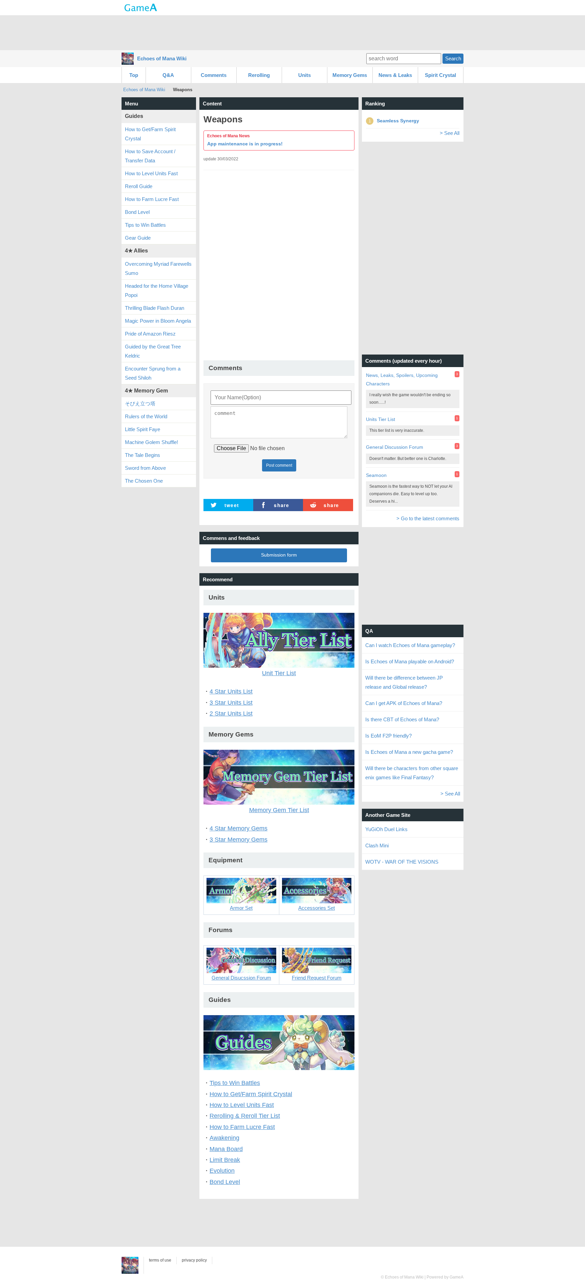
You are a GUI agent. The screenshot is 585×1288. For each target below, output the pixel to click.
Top (133, 75)
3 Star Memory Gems (238, 839)
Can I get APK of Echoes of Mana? (403, 703)
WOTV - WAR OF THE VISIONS (401, 862)
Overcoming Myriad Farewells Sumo (158, 268)
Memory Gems (349, 75)
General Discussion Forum (394, 447)
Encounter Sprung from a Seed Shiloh (152, 373)
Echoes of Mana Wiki (162, 58)
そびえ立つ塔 (140, 403)
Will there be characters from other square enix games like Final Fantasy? (411, 772)
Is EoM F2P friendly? (388, 736)
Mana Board (226, 1149)
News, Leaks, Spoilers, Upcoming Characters (402, 379)
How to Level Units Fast (242, 1105)
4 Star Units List (231, 691)
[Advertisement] (292, 32)
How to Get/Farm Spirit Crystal (251, 1094)
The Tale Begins (142, 455)
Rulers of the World (146, 416)
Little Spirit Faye (142, 429)
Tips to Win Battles (235, 1083)
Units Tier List (380, 419)
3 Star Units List (231, 702)
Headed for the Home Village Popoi (156, 290)
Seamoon (376, 475)
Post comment (279, 465)
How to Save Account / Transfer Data (150, 155)
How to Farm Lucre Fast (242, 1127)
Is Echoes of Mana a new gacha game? (409, 752)
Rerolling (259, 75)
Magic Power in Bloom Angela (158, 321)
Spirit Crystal (440, 75)
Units (304, 75)
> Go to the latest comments (427, 518)
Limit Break (225, 1159)
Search (453, 58)
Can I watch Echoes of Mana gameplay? (410, 645)
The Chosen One (144, 481)
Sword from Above (145, 468)
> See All (449, 133)
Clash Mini (377, 845)
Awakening (224, 1137)
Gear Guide (138, 238)
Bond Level (225, 1182)
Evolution (222, 1170)
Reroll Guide (138, 186)
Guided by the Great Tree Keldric (153, 351)
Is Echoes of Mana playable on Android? (409, 661)
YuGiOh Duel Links (386, 829)
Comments (213, 75)
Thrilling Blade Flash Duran (154, 308)
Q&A (168, 75)
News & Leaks (395, 75)
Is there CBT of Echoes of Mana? (402, 719)
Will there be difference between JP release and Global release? (404, 682)
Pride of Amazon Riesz (150, 334)
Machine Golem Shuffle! (151, 442)
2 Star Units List (231, 713)
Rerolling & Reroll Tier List (245, 1115)
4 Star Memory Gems (238, 828)
